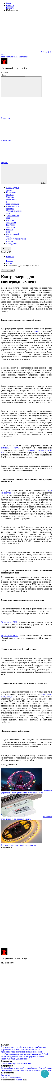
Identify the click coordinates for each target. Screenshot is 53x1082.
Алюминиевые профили (12, 207)
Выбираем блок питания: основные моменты (26, 817)
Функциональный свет (19, 1052)
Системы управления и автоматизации (23, 1048)
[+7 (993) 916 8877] (20, 1042)
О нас (8, 3)
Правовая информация (11, 1077)
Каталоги (5, 1068)
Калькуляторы (12, 1070)
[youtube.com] (20, 1022)
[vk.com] (20, 983)
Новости (10, 5)
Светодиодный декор (14, 1056)
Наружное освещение (11, 226)
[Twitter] (20, 887)
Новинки (10, 256)
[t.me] (20, 1003)
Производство (12, 1063)
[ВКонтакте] (20, 867)
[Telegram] (20, 947)
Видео (12, 1068)
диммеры (10, 448)
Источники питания (11, 193)
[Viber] (20, 907)
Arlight (19, 1080)
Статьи (41, 1068)
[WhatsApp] (20, 52)
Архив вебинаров (30, 1068)
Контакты (23, 57)
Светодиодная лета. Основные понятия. (18, 845)
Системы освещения (11, 221)
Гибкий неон (9, 230)
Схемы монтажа (25, 1070)
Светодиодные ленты (10, 1047)
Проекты (10, 8)
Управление (9, 622)
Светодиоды (11, 243)
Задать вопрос (8, 270)
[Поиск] (21, 86)
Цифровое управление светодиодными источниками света (26, 791)
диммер (35, 331)
